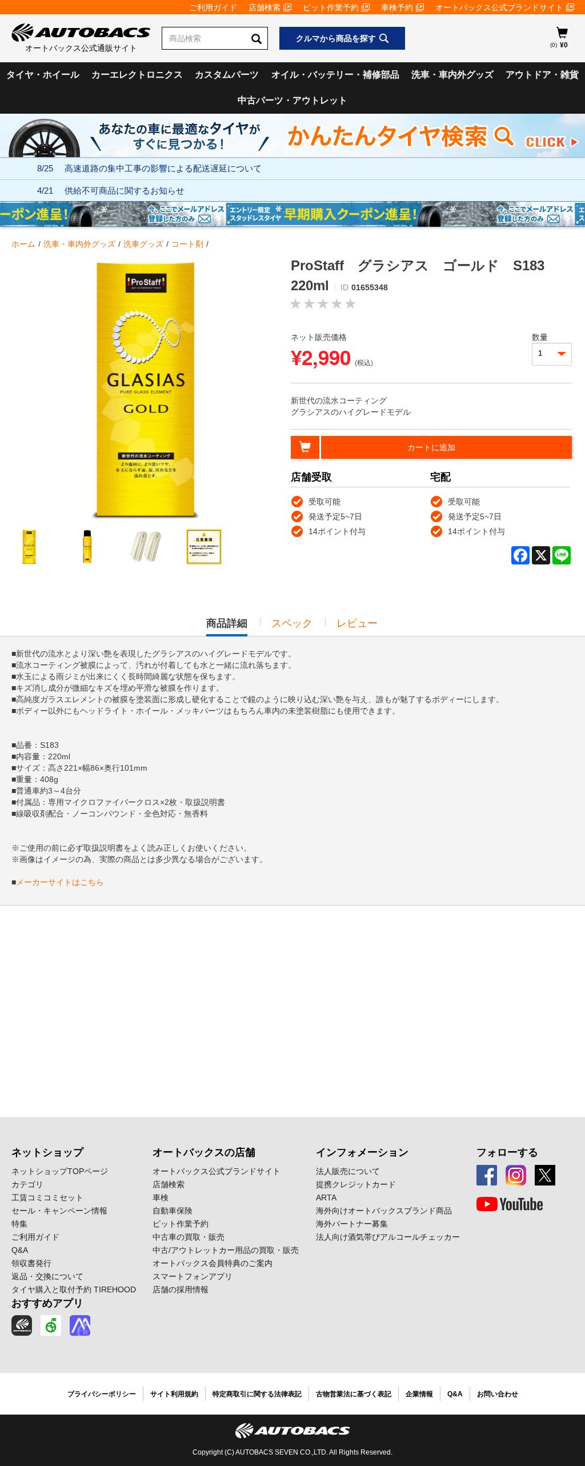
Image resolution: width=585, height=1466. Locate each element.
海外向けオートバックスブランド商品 (384, 1210)
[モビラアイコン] (80, 1325)
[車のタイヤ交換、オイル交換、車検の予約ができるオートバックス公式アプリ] (21, 1325)
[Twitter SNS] (545, 1175)
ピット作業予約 (331, 7)
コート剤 (187, 244)
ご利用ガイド (213, 7)
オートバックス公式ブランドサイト (499, 7)
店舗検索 (265, 7)
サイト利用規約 (174, 1394)
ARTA (326, 1197)
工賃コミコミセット (47, 1197)
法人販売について (348, 1171)
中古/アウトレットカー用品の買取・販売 (226, 1250)
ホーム (23, 244)
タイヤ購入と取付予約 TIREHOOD (73, 1289)
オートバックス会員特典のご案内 (213, 1263)
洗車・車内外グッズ (452, 74)
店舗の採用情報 (181, 1289)
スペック (291, 623)
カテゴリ (27, 1184)
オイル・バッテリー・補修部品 (335, 74)
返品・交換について (47, 1276)
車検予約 (397, 7)
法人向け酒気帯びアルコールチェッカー (388, 1236)
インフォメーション (362, 1152)
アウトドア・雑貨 (542, 74)
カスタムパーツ (227, 74)
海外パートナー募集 (352, 1223)
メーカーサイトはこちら (60, 882)
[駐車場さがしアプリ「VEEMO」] (51, 1325)
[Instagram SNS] (516, 1175)
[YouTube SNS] (509, 1204)
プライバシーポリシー (101, 1394)
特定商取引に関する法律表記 (257, 1394)
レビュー (357, 623)
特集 (19, 1223)
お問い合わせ (497, 1394)
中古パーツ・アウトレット (292, 100)
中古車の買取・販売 (189, 1236)
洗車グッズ (143, 244)
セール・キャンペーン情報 (59, 1210)
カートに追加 (431, 447)
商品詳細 (226, 626)
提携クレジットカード (356, 1184)
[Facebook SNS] (486, 1175)
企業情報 (419, 1394)
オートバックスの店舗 (204, 1152)
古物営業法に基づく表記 (353, 1394)
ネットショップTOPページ (59, 1171)
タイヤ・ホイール (42, 74)
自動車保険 (173, 1210)
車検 (161, 1197)
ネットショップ (47, 1152)
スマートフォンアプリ (193, 1276)
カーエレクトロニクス (137, 74)
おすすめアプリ (47, 1303)
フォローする (507, 1152)
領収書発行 (31, 1263)
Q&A (19, 1250)
